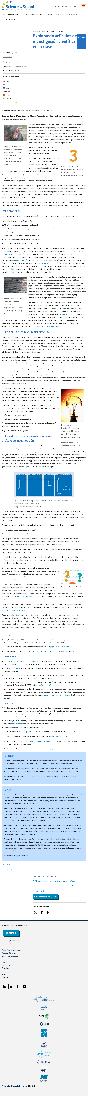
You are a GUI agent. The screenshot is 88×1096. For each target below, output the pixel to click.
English (7, 81)
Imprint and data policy (10, 956)
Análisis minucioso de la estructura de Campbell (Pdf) (53, 885)
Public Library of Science (46, 263)
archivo (63, 713)
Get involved (72, 14)
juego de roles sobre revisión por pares (25, 596)
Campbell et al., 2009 (67, 314)
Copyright (5, 962)
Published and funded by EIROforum (14, 1086)
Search (75, 6)
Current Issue (13, 14)
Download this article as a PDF (45, 896)
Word (43, 685)
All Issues (24, 14)
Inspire (32, 14)
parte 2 (65, 191)
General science (21, 66)
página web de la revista (59, 646)
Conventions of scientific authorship (38, 741)
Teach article (81, 36)
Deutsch (8, 85)
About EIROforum (9, 953)
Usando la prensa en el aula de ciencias (43, 651)
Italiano (7, 91)
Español (8, 98)
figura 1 (22, 576)
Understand (40, 14)
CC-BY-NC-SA (7, 869)
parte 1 (35, 191)
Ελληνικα (8, 88)
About (63, 14)
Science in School (39, 31)
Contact (57, 6)
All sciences (15, 70)
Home (4, 14)
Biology (11, 66)
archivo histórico (16, 723)
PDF (49, 685)
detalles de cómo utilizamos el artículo (47, 326)
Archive (4, 974)
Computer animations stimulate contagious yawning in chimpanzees (51, 639)
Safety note (6, 965)
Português (8, 95)
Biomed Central (21, 260)
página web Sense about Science (57, 694)
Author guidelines (8, 19)
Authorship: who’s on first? (29, 731)
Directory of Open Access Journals (23, 661)
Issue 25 (59, 31)
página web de (58, 736)
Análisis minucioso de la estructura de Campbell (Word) (54, 881)
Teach (49, 14)
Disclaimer (6, 968)
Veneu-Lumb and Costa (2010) (13, 610)
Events (56, 14)
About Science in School (11, 950)
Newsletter (66, 6)
